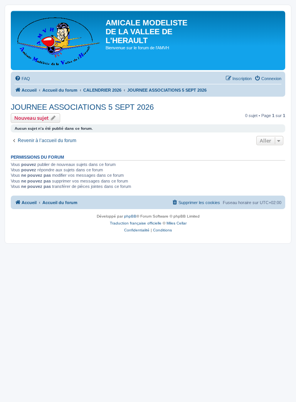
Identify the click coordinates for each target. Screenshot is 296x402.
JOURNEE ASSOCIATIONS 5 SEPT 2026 (82, 107)
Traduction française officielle (135, 223)
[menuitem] (22, 78)
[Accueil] (59, 40)
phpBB (130, 216)
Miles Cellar (176, 223)
